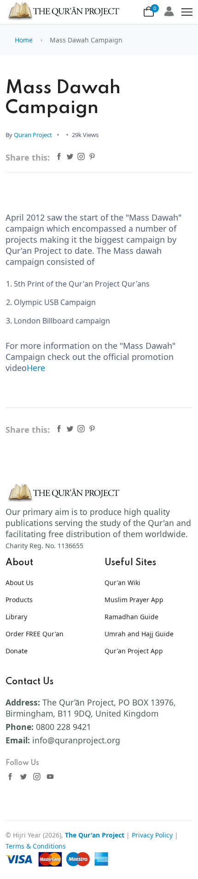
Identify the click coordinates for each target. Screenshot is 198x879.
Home (24, 40)
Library (16, 616)
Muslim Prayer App (134, 599)
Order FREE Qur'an (35, 633)
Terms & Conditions (36, 846)
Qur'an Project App (134, 650)
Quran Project (33, 135)
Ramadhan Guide (131, 616)
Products (19, 599)
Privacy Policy (152, 835)
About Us (20, 582)
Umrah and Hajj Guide (139, 633)
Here (36, 367)
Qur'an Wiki (122, 582)
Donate (17, 650)
